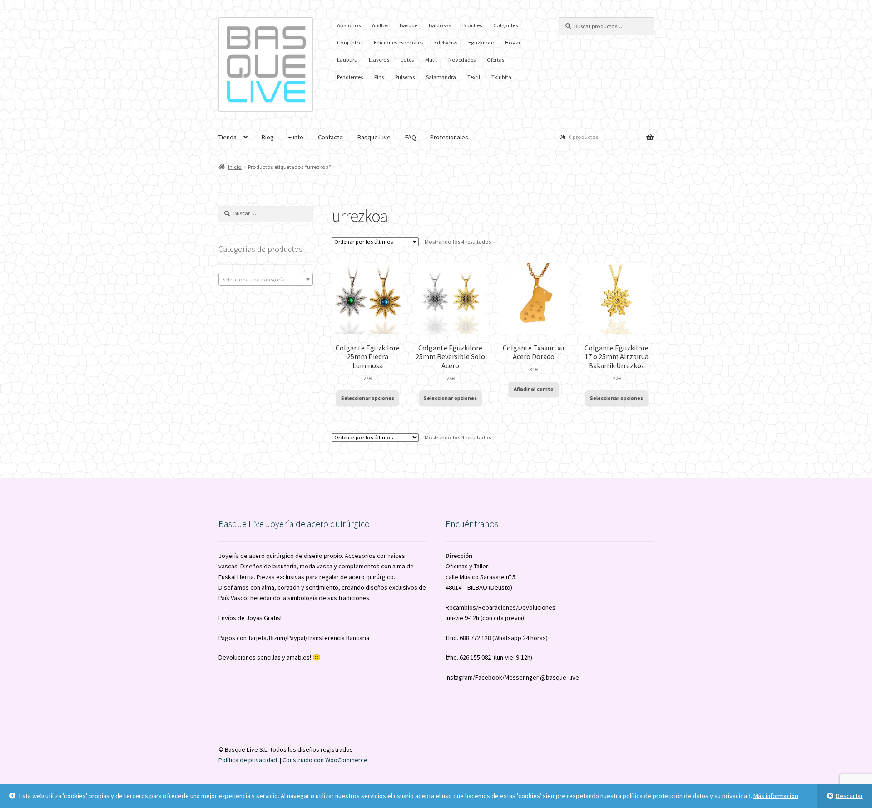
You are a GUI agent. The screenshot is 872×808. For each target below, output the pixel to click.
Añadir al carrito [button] (534, 388)
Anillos (380, 25)
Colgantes (505, 25)
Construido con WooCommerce (324, 760)
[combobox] (265, 279)
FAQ (410, 137)
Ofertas (495, 59)
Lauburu (347, 59)
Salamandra (441, 77)
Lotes (407, 59)
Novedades (462, 59)
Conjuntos (349, 42)
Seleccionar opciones (367, 397)
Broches (472, 25)
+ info (295, 137)
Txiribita (501, 77)
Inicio (235, 166)
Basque (408, 25)
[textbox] (265, 279)
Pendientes (350, 77)
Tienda (227, 137)
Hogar (512, 42)
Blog (268, 137)
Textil (473, 77)
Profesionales (449, 137)
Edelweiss (445, 42)
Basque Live (374, 137)
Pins (379, 77)
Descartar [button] (849, 796)
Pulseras (405, 77)
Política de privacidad (247, 760)
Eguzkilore (481, 42)
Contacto (330, 137)
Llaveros (379, 59)
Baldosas (440, 25)
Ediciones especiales (398, 42)
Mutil (431, 59)
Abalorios (349, 25)
